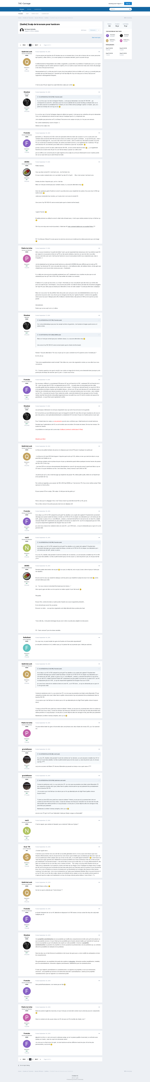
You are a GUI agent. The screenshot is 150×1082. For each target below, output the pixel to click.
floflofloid (27, 637)
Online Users (35, 13)
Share (84, 30)
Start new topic (96, 37)
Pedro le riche (27, 248)
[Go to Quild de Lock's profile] (27, 62)
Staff (27, 13)
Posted (43, 51)
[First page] (20, 45)
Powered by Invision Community (75, 1079)
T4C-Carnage (24, 3)
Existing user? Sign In (115, 3)
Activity (29, 9)
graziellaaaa (27, 749)
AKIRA (26, 162)
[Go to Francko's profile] (27, 143)
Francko (27, 133)
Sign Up (128, 3)
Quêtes (37, 31)
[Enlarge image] (74, 85)
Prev (24, 45)
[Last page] (40, 45)
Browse (22, 9)
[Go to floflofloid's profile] (27, 648)
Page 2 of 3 (47, 45)
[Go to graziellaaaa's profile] (27, 760)
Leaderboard (45, 13)
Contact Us (75, 1075)
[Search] (130, 9)
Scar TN (27, 847)
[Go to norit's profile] (27, 548)
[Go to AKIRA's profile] (27, 172)
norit (27, 537)
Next (36, 45)
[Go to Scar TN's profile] (27, 857)
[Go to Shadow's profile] (27, 102)
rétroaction (72, 961)
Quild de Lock (27, 52)
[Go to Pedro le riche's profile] (27, 259)
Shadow (27, 92)
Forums (20, 13)
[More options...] (99, 52)
